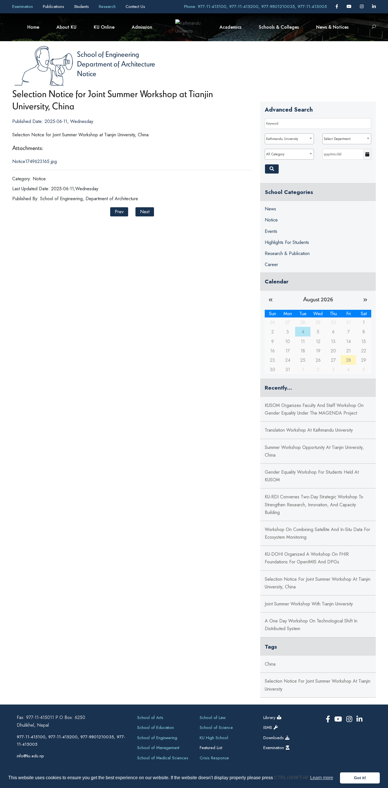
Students (82, 6)
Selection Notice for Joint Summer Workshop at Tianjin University (317, 685)
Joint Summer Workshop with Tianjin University (309, 604)
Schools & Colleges (279, 27)
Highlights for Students (287, 242)
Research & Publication (287, 253)
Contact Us (135, 6)
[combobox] (289, 138)
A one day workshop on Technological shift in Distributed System (311, 625)
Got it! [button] (360, 778)
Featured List (211, 748)
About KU (66, 27)
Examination (23, 6)
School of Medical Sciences (162, 758)
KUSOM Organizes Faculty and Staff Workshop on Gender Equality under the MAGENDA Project (314, 409)
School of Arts (150, 717)
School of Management (158, 748)
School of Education (155, 727)
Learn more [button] (321, 777)
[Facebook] (337, 6)
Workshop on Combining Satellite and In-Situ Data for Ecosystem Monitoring (317, 533)
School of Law (213, 717)
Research (108, 6)
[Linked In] (374, 6)
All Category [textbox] (275, 154)
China (270, 664)
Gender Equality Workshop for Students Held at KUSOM (312, 476)
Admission (142, 27)
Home (33, 27)
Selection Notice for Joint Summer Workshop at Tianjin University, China (317, 583)
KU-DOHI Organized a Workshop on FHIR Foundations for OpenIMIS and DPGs (307, 558)
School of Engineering (108, 54)
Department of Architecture (116, 63)
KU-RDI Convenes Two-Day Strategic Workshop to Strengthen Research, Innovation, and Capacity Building (314, 504)
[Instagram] (362, 6)
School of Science (216, 727)
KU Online (104, 27)
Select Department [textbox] (337, 138)
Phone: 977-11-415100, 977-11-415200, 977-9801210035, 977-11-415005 (255, 6)
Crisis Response (214, 758)
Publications (54, 6)
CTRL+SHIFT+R (291, 777)
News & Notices (332, 27)
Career (271, 264)
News (270, 209)
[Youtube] (350, 6)
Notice (86, 73)
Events (271, 231)
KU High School (214, 738)
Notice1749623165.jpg (34, 161)
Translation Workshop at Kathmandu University (309, 430)
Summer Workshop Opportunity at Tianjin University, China (314, 451)
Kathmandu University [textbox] (282, 138)
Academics (230, 27)
